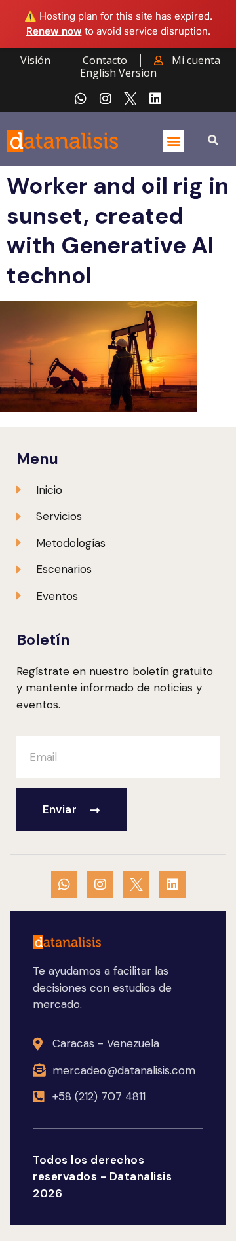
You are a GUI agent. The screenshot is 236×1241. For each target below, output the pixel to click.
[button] (173, 141)
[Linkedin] (155, 98)
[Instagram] (105, 98)
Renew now (54, 31)
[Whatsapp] (80, 98)
